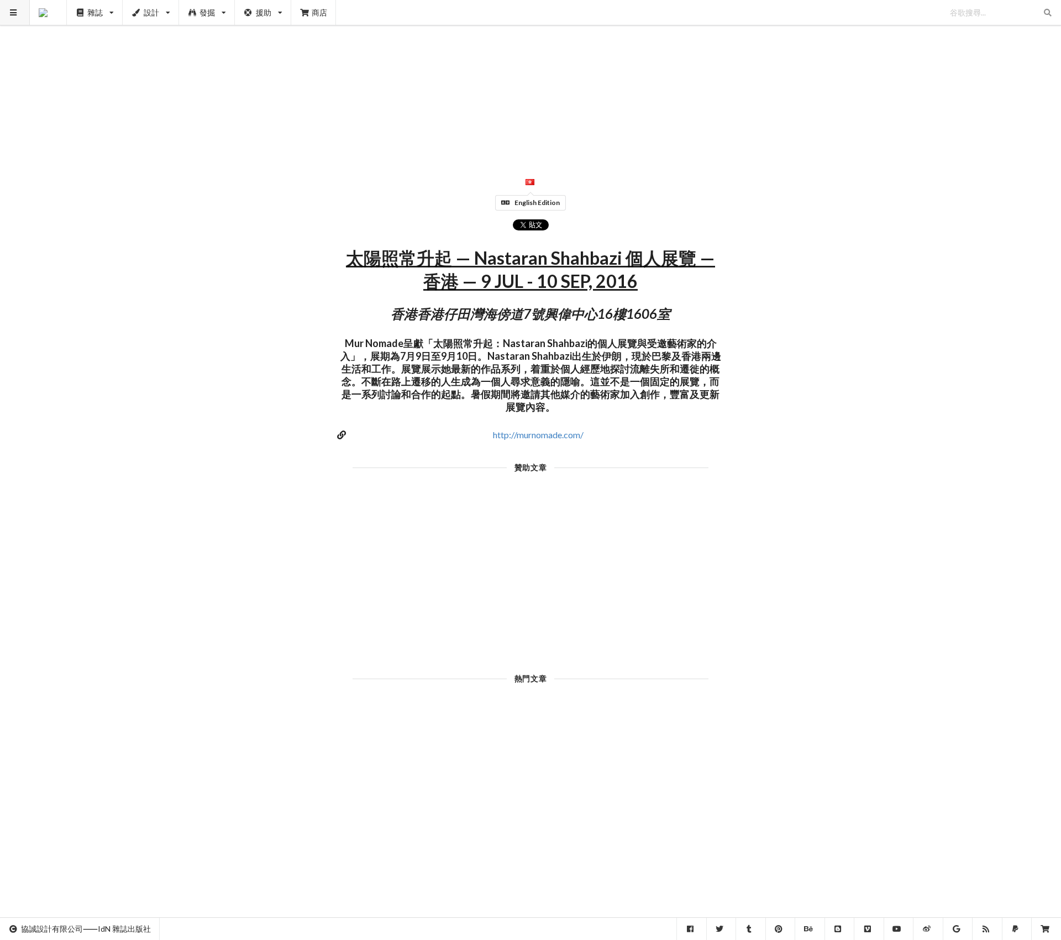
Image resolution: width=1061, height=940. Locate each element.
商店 (319, 12)
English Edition (537, 202)
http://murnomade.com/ (538, 434)
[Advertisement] (530, 77)
